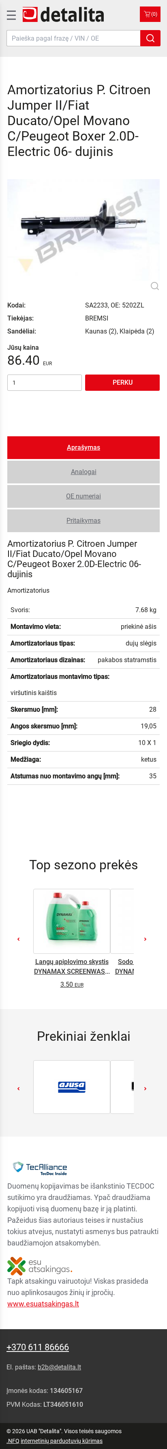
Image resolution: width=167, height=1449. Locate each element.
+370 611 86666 (37, 1347)
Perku (123, 382)
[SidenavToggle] (10, 14)
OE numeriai (83, 496)
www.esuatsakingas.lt (43, 1304)
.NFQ (12, 1441)
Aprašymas (83, 447)
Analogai (83, 472)
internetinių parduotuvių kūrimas (62, 1441)
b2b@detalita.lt (59, 1367)
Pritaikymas (83, 520)
